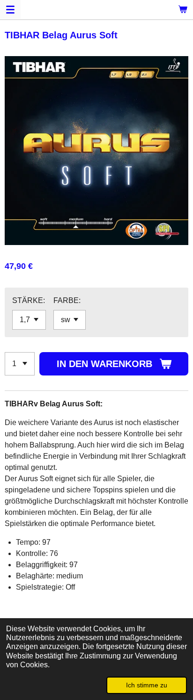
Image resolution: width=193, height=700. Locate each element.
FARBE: (67, 300)
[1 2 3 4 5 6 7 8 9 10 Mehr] (20, 363)
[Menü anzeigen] (10, 9)
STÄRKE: (28, 300)
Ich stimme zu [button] (146, 685)
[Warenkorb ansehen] (182, 9)
